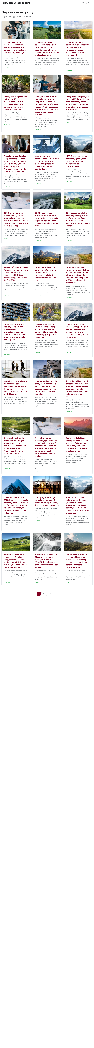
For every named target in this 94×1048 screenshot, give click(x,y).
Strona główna (87, 3)
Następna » (52, 594)
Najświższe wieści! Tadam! (15, 3)
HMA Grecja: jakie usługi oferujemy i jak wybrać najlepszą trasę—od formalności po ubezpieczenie (76, 161)
